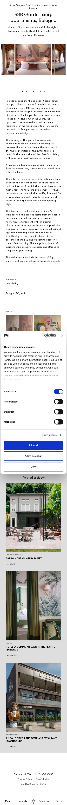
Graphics (44, 801)
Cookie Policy (42, 779)
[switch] (58, 401)
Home (12, 5)
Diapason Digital (37, 784)
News (59, 801)
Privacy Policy (25, 779)
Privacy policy (12, 379)
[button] (22, 91)
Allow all (33, 445)
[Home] (33, 801)
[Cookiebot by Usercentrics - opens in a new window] (42, 335)
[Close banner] (62, 335)
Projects (22, 801)
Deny (33, 466)
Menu (8, 801)
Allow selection (33, 456)
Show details (49, 435)
